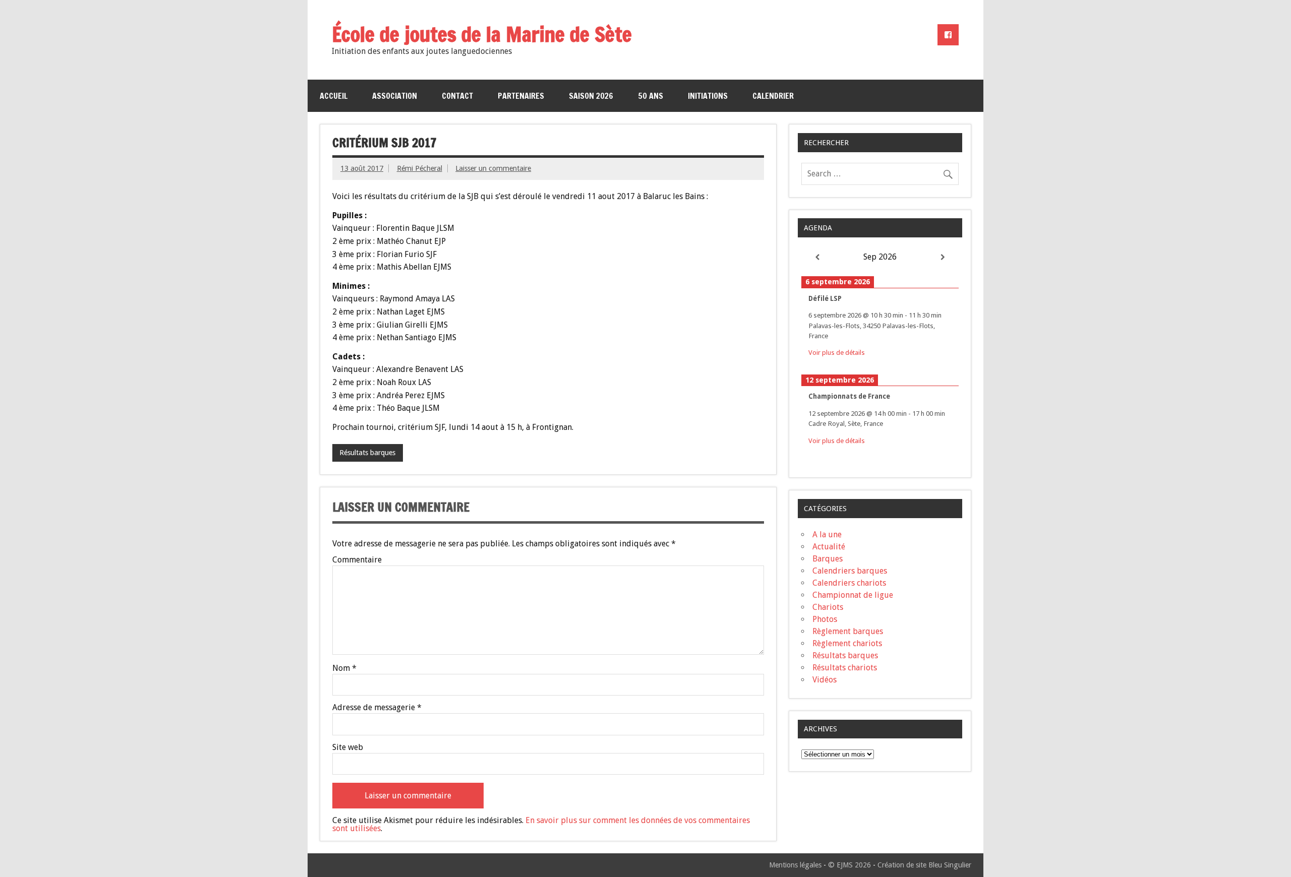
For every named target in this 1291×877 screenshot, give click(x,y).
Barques (827, 558)
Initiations (708, 95)
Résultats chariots (844, 667)
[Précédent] (817, 257)
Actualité (828, 546)
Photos (824, 619)
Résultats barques (367, 453)
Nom (344, 668)
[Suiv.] (943, 257)
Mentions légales (795, 865)
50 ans (650, 95)
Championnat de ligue (852, 595)
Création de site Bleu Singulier (924, 865)
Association (394, 95)
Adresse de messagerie (377, 708)
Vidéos (824, 679)
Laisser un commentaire (493, 168)
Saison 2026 (591, 95)
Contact (457, 95)
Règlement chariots (847, 643)
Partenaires (521, 95)
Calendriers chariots (849, 583)
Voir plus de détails (836, 352)
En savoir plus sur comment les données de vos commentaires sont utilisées (541, 824)
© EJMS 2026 (849, 865)
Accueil (333, 95)
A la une (827, 534)
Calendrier (773, 95)
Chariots (827, 607)
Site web (347, 747)
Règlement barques (847, 631)
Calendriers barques (849, 571)
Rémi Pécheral (419, 168)
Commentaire (357, 560)
